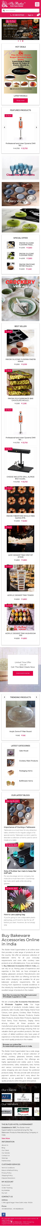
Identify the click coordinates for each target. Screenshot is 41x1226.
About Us (5, 1145)
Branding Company (22, 1223)
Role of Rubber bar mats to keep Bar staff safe (20, 872)
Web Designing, (28, 1222)
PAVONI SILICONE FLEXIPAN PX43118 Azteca (21, 360)
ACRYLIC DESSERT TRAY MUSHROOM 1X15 (20, 634)
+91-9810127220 (17, 15)
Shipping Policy (7, 1175)
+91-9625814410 (18, 1209)
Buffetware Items (26, 781)
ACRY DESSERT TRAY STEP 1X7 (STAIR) (20, 556)
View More (6, 1138)
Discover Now (23, 673)
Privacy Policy (6, 1173)
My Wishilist (6, 1190)
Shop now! (20, 100)
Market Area (6, 1161)
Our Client (5, 1150)
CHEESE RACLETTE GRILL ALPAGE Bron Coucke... (20, 478)
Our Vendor (6, 1153)
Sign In (30, 15)
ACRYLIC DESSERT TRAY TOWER (20, 595)
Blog (3, 1148)
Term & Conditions (8, 1168)
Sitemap (5, 1158)
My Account (6, 1185)
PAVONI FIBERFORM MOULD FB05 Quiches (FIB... (20, 517)
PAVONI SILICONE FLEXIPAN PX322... (26, 244)
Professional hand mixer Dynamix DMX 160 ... (20, 144)
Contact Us (6, 1155)
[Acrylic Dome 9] (20, 714)
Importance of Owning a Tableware (19, 827)
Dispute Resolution (8, 1178)
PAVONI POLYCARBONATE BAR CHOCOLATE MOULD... (20, 399)
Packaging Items (25, 771)
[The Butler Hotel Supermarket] (20, 4)
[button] (18, 41)
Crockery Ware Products (28, 761)
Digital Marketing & (8, 1223)
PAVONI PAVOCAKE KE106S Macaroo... (27, 265)
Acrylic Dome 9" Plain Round (20, 731)
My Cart (4, 1193)
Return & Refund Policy (10, 1170)
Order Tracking (7, 1188)
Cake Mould (23, 751)
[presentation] (4, 127)
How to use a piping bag (14, 915)
